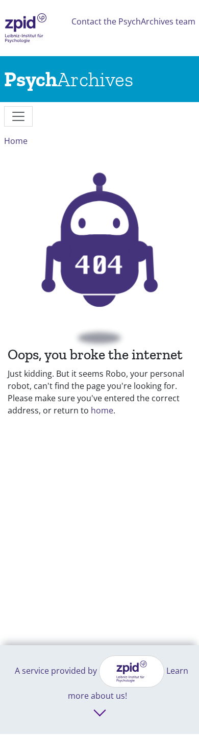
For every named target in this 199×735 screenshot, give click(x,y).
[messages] (18, 116)
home (102, 410)
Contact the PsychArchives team (133, 21)
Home (16, 140)
